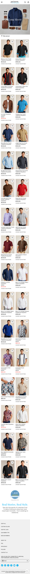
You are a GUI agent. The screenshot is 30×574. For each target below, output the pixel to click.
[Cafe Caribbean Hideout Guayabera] (22, 244)
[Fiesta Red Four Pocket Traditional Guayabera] (22, 188)
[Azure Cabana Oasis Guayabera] (8, 357)
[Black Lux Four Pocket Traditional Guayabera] (8, 48)
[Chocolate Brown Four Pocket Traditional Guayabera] (8, 188)
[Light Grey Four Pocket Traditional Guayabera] (22, 217)
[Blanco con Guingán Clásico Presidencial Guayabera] (8, 301)
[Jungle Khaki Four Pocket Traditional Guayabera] (22, 133)
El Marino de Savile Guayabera (5, 283)
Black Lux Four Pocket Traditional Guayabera (6, 59)
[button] (28, 2)
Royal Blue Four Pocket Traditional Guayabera (6, 339)
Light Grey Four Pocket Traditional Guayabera (21, 228)
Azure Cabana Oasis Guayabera (5, 368)
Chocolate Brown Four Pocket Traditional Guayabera (6, 199)
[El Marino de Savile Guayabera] (8, 272)
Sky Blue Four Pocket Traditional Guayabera (6, 171)
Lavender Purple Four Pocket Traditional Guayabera (7, 228)
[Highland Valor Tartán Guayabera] (22, 442)
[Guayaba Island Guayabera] (8, 414)
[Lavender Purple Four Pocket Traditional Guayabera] (8, 217)
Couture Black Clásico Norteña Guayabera (21, 59)
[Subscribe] (27, 560)
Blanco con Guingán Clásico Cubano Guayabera (22, 283)
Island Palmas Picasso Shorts (7, 396)
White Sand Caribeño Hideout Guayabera (20, 425)
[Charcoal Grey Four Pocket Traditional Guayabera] (22, 160)
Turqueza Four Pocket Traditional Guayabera (21, 115)
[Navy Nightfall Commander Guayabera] (8, 442)
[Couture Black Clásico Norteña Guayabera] (22, 48)
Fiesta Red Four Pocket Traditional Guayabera (21, 199)
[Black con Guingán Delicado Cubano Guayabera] (22, 469)
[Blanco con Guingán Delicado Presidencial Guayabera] (22, 301)
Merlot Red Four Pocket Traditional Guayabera (6, 255)
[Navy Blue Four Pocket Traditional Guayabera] (8, 133)
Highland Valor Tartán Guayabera (20, 452)
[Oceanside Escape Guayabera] (22, 357)
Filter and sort (6, 36)
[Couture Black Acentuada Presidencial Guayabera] (8, 76)
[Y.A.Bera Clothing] (15, 2)
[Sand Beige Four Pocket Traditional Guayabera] (22, 386)
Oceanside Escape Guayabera (20, 368)
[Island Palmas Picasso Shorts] (8, 386)
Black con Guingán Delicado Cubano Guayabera (22, 480)
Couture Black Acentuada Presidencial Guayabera (7, 87)
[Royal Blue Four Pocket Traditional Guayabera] (8, 329)
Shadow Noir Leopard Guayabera (6, 480)
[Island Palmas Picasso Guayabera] (22, 329)
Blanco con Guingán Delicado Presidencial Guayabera (22, 312)
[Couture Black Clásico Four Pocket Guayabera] (22, 76)
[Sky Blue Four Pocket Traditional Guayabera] (8, 160)
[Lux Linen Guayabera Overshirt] (8, 104)
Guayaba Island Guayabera (7, 424)
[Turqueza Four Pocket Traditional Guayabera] (22, 104)
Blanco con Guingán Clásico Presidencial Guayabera (7, 312)
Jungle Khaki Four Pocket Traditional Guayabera (21, 143)
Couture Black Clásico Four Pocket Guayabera (22, 87)
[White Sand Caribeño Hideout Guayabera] (22, 414)
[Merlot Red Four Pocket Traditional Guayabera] (8, 244)
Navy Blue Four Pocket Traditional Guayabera (6, 143)
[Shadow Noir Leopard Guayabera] (8, 469)
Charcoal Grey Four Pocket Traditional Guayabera (22, 171)
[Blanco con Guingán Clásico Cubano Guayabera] (22, 272)
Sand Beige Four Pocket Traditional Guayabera (21, 397)
